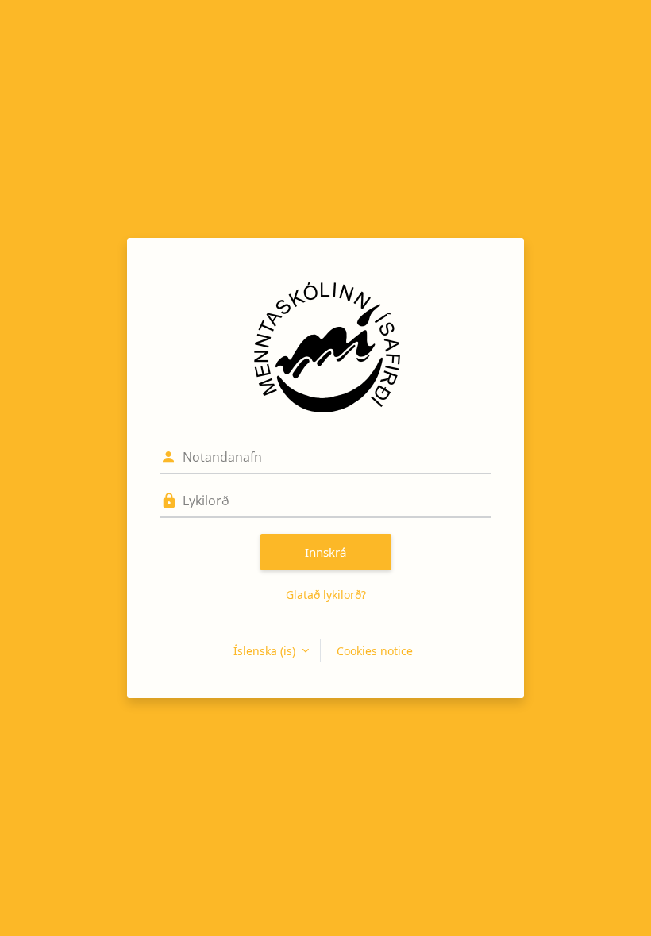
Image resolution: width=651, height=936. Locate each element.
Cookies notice (375, 650)
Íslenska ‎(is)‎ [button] (266, 650)
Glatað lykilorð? (326, 594)
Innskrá (325, 552)
